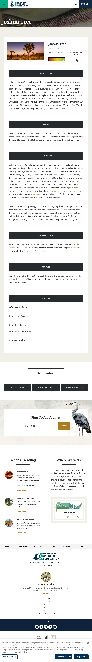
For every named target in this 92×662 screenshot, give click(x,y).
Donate (85, 4)
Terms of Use (47, 599)
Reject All (81, 657)
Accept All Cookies (63, 657)
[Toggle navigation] (4, 4)
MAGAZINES (38, 546)
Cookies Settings (9, 657)
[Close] (88, 643)
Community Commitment (47, 614)
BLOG (53, 546)
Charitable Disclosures (47, 605)
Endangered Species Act (34, 251)
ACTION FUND (68, 546)
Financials (46, 611)
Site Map (47, 608)
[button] (64, 426)
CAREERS (83, 546)
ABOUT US (9, 546)
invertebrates (51, 191)
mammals (37, 194)
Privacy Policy (47, 602)
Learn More (21, 490)
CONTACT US (23, 546)
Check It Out (22, 533)
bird (76, 188)
